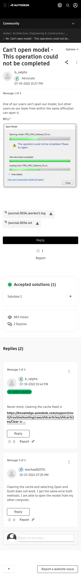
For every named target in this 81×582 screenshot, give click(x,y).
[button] (76, 62)
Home (6, 33)
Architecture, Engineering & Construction (38, 33)
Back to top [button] (9, 569)
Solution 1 (15, 296)
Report (40, 258)
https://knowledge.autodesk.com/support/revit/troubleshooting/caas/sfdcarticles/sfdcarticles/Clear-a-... (40, 417)
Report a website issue (57, 569)
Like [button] (38, 250)
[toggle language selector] (60, 5)
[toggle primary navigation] (7, 5)
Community (11, 23)
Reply (40, 240)
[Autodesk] (20, 5)
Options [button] (70, 49)
